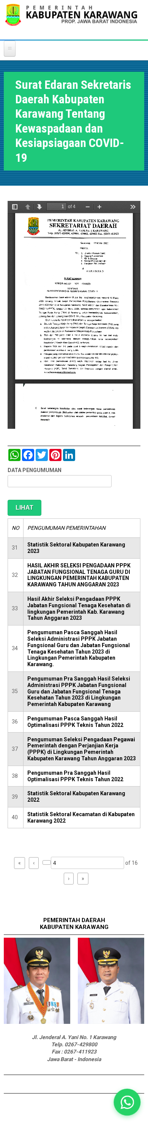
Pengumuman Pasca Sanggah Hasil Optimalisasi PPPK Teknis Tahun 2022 (75, 721)
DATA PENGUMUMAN (34, 470)
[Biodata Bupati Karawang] (37, 1022)
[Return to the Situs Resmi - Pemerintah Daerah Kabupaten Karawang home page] (71, 19)
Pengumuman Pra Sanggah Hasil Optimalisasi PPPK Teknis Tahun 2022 (75, 776)
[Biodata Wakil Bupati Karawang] (111, 1022)
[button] (127, 1102)
